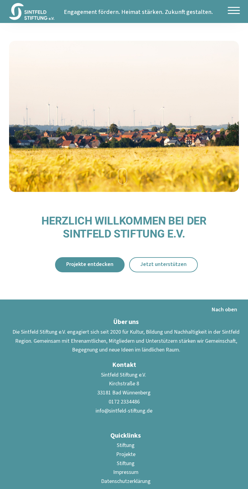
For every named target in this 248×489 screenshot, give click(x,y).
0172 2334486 (124, 402)
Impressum (126, 472)
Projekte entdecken (89, 264)
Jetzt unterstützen (163, 264)
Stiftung (126, 445)
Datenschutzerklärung (126, 481)
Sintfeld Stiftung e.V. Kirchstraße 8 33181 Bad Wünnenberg (124, 384)
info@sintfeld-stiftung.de (124, 411)
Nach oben (224, 309)
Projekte (125, 454)
